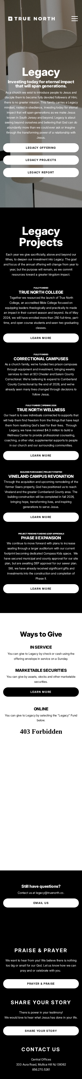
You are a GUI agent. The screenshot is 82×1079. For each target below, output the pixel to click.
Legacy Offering (41, 147)
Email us (41, 903)
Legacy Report (41, 172)
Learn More (41, 338)
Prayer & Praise (41, 983)
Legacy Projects (41, 160)
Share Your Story (41, 1030)
